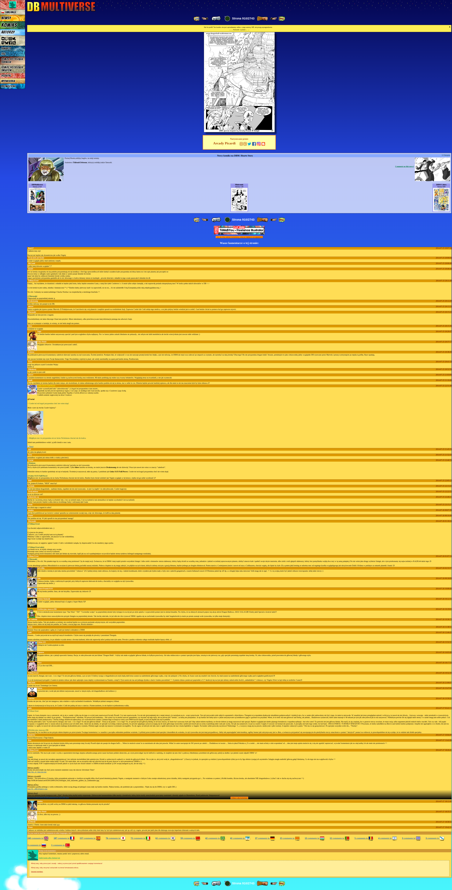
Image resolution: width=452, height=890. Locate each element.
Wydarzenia (8, 81)
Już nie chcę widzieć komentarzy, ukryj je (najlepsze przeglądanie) (239, 237)
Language (10, 12)
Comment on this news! (404, 166)
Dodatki (6, 75)
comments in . (38, 838)
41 (241, 144)
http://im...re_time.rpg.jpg (37, 772)
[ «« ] (196, 19)
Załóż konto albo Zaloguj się (49, 858)
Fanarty (6, 48)
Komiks (9, 25)
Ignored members (37, 872)
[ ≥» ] (273, 19)
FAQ (3, 53)
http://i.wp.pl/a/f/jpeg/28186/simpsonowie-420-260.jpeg (48, 797)
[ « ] (216, 19)
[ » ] (262, 19)
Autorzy (8, 32)
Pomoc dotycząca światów (12, 69)
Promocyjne (8, 86)
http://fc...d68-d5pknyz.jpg (37, 789)
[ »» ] (281, 19)
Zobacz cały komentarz (239, 798)
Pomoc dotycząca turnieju (12, 61)
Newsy (6, 18)
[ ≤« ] (204, 19)
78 (245, 144)
